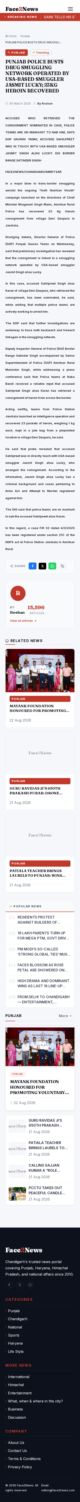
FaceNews (23, 1250)
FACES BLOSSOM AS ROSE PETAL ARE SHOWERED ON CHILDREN (41, 968)
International (18, 1376)
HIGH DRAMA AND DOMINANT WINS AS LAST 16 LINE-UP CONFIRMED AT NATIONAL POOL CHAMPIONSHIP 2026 (43, 984)
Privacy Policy (20, 1467)
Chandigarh (17, 1319)
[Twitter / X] (20, 1285)
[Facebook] (9, 1285)
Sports (13, 1335)
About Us (16, 1442)
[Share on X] (42, 566)
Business (15, 1409)
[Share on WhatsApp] (52, 566)
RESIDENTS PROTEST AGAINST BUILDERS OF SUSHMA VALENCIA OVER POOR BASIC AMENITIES (40, 920)
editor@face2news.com (58, 1490)
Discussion (17, 1417)
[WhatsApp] (30, 1285)
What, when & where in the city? (35, 1401)
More (63, 1016)
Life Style (16, 1351)
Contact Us (17, 1450)
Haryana (15, 1343)
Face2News (25, 1485)
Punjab (25, 36)
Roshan (17, 612)
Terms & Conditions (24, 1458)
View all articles (21, 620)
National (15, 1327)
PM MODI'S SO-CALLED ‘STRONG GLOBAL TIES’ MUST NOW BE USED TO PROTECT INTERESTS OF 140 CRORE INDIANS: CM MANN (44, 952)
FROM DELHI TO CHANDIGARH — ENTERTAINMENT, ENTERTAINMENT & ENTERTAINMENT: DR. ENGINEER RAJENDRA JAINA (44, 1000)
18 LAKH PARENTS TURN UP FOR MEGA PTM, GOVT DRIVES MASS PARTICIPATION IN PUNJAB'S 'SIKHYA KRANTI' (44, 936)
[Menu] (70, 9)
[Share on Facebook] (32, 566)
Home (12, 36)
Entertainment (20, 1393)
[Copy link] (62, 566)
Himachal (16, 1385)
